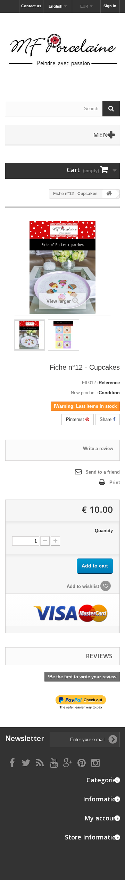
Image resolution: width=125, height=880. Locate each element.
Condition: (108, 392)
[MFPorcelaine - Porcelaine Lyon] (62, 50)
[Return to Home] (109, 194)
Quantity (104, 530)
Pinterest (75, 419)
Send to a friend (102, 472)
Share (106, 419)
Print (114, 482)
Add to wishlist (83, 586)
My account (102, 818)
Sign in (109, 6)
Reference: (108, 382)
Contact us (31, 6)
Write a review (98, 448)
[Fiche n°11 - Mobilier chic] (29, 335)
